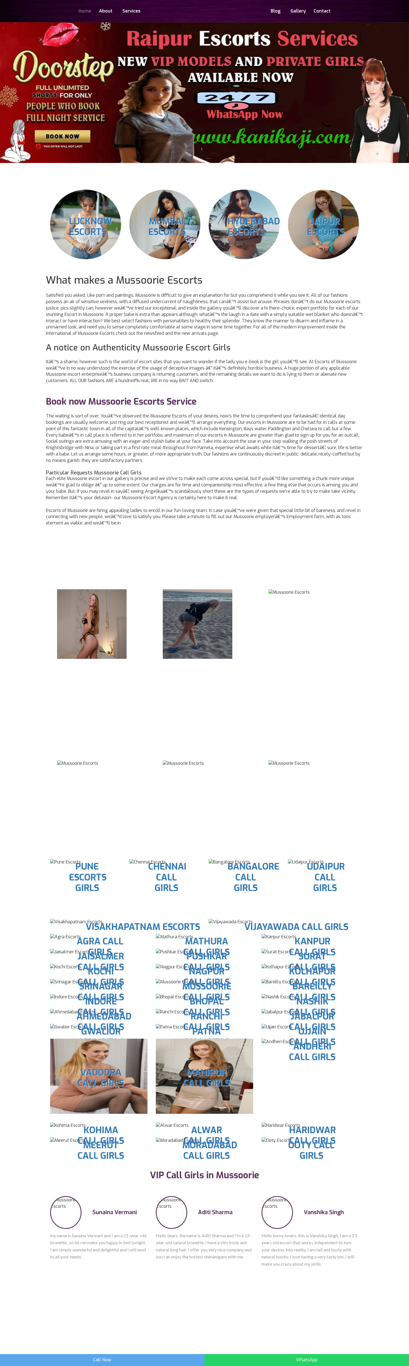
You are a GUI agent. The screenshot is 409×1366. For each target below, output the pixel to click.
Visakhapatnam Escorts (143, 927)
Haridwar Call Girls (312, 1135)
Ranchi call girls (206, 1022)
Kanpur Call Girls (312, 947)
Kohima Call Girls (101, 1135)
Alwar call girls (206, 1135)
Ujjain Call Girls (312, 1037)
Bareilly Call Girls (312, 992)
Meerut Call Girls (101, 1150)
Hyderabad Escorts (254, 227)
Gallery (298, 11)
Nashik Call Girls (312, 1007)
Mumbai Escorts (167, 227)
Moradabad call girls (209, 1150)
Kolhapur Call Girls (312, 977)
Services (131, 11)
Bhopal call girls (206, 1007)
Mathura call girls (206, 947)
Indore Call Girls (101, 1007)
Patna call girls (206, 1037)
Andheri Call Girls (312, 1052)
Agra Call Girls (100, 947)
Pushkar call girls (206, 962)
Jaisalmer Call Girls (101, 962)
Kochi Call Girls (101, 977)
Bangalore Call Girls (253, 877)
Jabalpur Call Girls (312, 1022)
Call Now (102, 1360)
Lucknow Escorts (90, 227)
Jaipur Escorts (325, 227)
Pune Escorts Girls (88, 877)
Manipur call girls (206, 1078)
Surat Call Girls (312, 962)
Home (84, 11)
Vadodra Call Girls (101, 1078)
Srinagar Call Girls (101, 992)
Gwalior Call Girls (101, 1037)
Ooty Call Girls (311, 1150)
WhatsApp (306, 1360)
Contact (322, 11)
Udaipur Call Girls (326, 877)
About (105, 11)
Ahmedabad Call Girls (104, 1022)
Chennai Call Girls (167, 877)
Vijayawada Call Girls (296, 927)
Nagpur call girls (206, 977)
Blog (275, 11)
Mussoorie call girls (206, 992)
